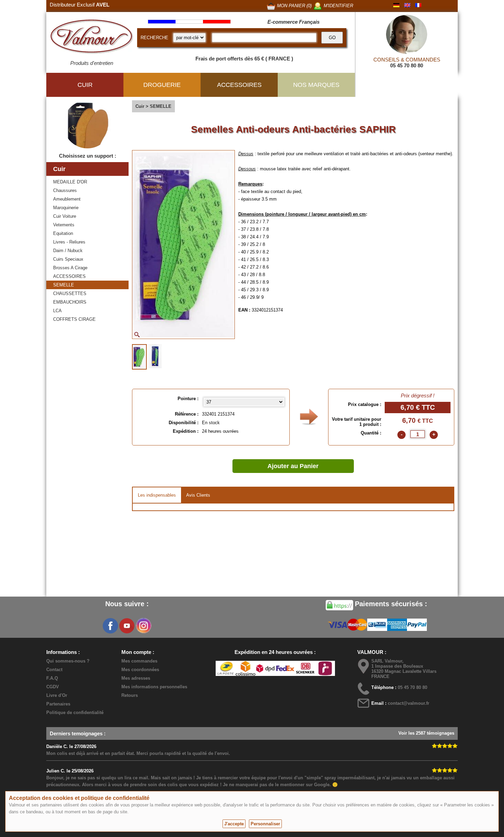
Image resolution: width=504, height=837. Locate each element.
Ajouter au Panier (293, 466)
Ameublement (67, 199)
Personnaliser (265, 823)
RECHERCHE (154, 37)
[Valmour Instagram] (143, 626)
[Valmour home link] (91, 38)
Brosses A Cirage (70, 267)
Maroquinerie (66, 207)
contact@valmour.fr (408, 703)
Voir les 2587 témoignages (426, 733)
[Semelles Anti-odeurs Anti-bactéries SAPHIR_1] (139, 357)
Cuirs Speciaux (68, 259)
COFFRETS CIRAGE (74, 319)
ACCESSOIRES (69, 276)
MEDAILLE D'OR (70, 181)
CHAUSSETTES (69, 293)
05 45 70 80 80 (406, 65)
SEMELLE (63, 284)
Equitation (63, 233)
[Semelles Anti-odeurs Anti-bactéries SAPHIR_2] (155, 356)
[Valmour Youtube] (127, 626)
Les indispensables (157, 495)
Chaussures (65, 190)
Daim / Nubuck (68, 250)
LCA (57, 310)
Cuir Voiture (64, 216)
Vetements (63, 224)
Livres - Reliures (69, 242)
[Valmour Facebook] (110, 626)
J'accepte (234, 823)
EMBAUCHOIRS (69, 302)
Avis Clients (198, 495)
